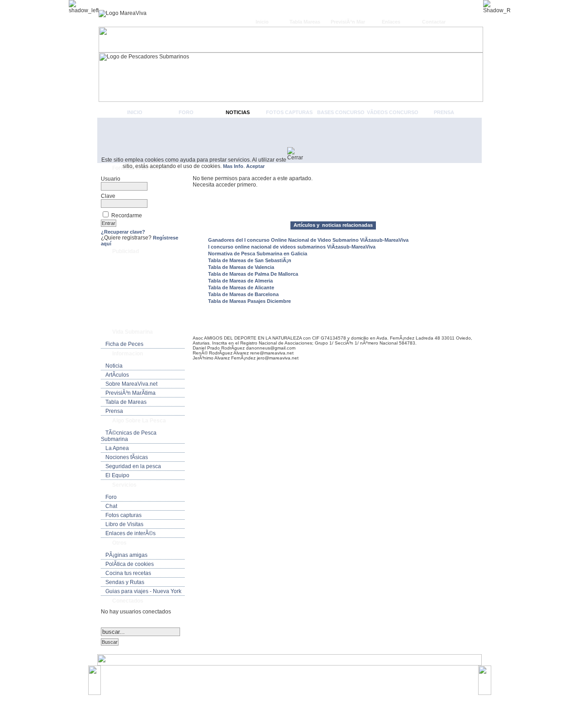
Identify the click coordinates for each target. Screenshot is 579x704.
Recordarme (126, 215)
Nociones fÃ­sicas (126, 457)
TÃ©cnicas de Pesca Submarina (129, 436)
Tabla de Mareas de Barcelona (243, 294)
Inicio (262, 21)
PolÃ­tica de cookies (129, 564)
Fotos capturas (289, 112)
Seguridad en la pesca (133, 466)
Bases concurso (341, 112)
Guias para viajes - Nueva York (143, 591)
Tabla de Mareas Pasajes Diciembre (249, 301)
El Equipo (117, 475)
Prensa (444, 112)
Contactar (434, 21)
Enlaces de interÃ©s (130, 533)
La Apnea (117, 448)
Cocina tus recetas (128, 573)
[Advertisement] (289, 140)
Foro (186, 112)
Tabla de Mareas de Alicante (241, 287)
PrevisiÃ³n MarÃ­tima (130, 393)
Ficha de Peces (124, 344)
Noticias (238, 112)
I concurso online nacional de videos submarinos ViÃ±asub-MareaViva (291, 246)
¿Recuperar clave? (123, 232)
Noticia (114, 366)
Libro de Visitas (124, 524)
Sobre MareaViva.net (131, 384)
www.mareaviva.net (291, 676)
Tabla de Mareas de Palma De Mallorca (253, 274)
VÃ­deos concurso (392, 112)
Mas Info (233, 166)
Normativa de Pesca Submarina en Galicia (257, 253)
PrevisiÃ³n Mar (348, 21)
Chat (111, 506)
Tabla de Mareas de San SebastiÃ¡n (249, 260)
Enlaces (391, 21)
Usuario (110, 179)
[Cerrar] (298, 154)
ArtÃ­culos (117, 375)
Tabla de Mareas (126, 402)
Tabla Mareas (305, 21)
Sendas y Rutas (124, 582)
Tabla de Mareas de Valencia (241, 267)
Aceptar (255, 166)
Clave (108, 196)
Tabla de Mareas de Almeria (240, 280)
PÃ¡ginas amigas (126, 555)
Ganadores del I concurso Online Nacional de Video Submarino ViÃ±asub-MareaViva (308, 240)
